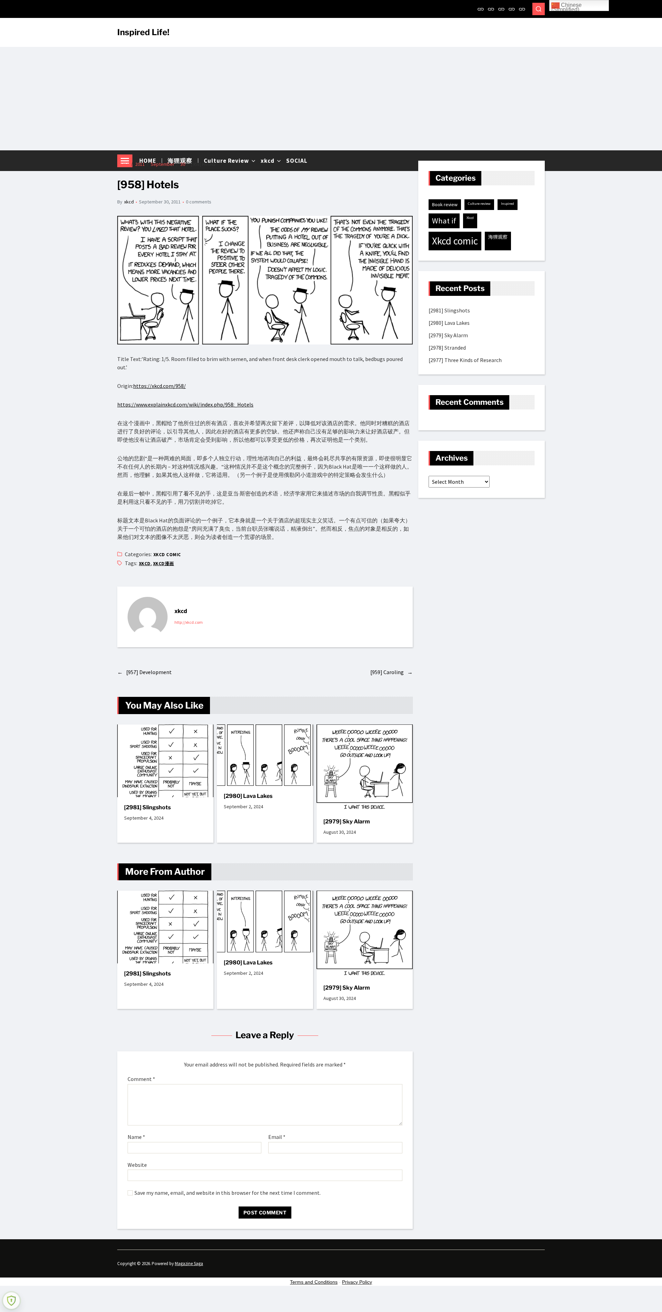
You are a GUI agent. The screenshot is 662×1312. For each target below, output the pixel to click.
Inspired (507, 203)
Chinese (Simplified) (566, 6)
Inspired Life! (143, 32)
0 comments (198, 202)
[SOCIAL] (522, 9)
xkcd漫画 (163, 563)
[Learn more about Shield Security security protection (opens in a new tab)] (11, 1300)
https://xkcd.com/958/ (159, 385)
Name (136, 1137)
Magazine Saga (189, 1263)
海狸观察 (498, 237)
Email (276, 1137)
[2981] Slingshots (147, 807)
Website (137, 1164)
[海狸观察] (491, 9)
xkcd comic (167, 554)
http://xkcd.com (188, 622)
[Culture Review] (501, 9)
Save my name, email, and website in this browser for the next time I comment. (227, 1193)
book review (445, 204)
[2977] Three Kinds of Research (465, 360)
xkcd (129, 202)
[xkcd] (511, 9)
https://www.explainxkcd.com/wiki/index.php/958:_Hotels (185, 404)
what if (444, 221)
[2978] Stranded (447, 347)
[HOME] (480, 9)
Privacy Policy (357, 1282)
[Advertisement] (331, 98)
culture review (479, 203)
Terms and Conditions (314, 1282)
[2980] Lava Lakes (248, 796)
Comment (141, 1079)
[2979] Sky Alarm (346, 821)
